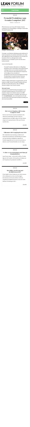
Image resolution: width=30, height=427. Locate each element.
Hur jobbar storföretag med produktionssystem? (15, 171)
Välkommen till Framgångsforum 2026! (15, 132)
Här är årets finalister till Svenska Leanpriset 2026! (15, 111)
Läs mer (25, 124)
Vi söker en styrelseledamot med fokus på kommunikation (15, 153)
